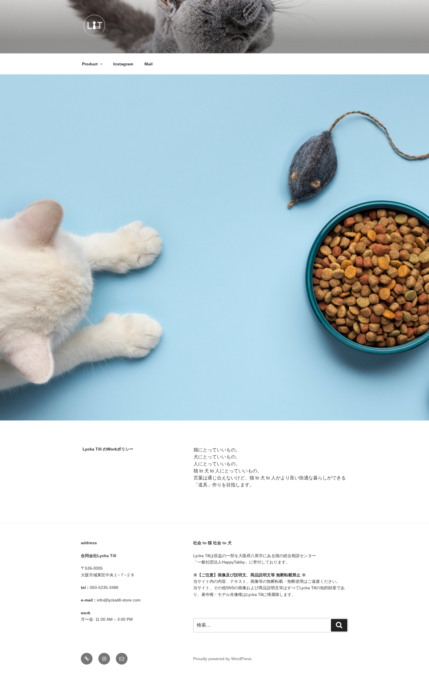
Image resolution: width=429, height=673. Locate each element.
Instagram (123, 64)
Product (90, 64)
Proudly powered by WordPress (222, 658)
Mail (148, 64)
